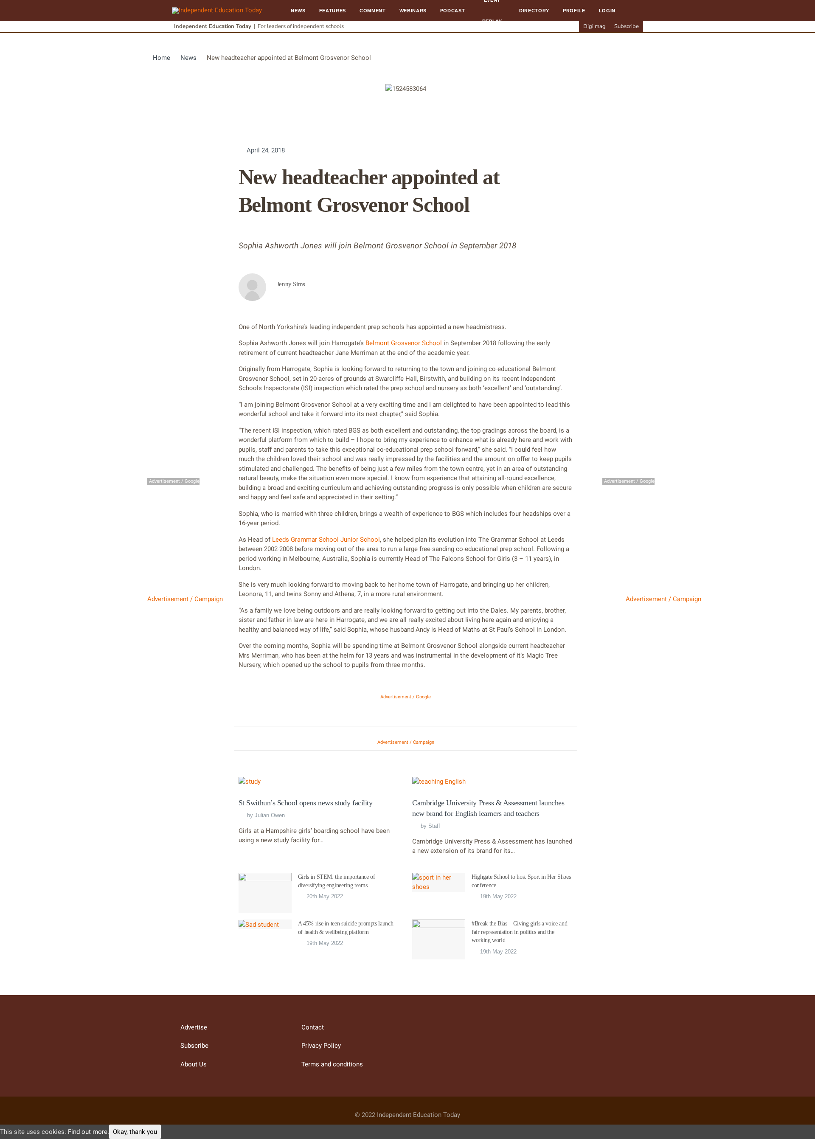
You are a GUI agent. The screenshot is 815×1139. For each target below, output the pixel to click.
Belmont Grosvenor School (403, 343)
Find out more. (88, 1132)
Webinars (413, 10)
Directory (534, 10)
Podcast (452, 10)
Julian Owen (270, 815)
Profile (574, 10)
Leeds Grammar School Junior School (325, 539)
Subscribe (626, 26)
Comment (373, 10)
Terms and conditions (332, 1064)
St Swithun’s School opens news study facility (306, 803)
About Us (193, 1064)
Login (607, 10)
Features (332, 10)
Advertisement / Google (405, 697)
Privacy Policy (321, 1045)
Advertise (193, 1027)
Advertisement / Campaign (185, 599)
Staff (434, 826)
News (298, 10)
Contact (312, 1027)
